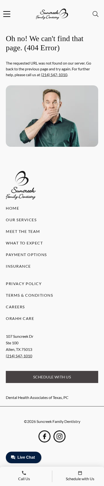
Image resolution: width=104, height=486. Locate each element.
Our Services (21, 219)
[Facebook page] (44, 436)
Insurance (18, 266)
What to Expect (24, 243)
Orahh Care (20, 318)
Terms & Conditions (29, 295)
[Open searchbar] (95, 14)
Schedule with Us (52, 377)
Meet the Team (23, 231)
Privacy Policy (24, 283)
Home (12, 208)
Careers (15, 306)
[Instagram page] (59, 436)
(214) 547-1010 (54, 74)
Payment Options (26, 254)
